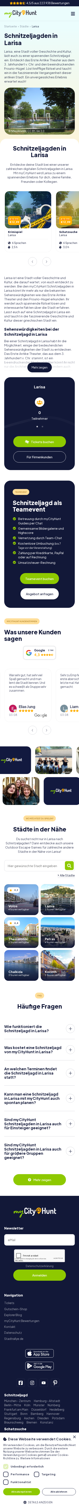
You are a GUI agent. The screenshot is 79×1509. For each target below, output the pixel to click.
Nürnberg (54, 1405)
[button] (39, 1502)
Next (46, 261)
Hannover (53, 1413)
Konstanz (46, 1422)
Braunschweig (13, 1422)
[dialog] (39, 1471)
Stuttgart (10, 1413)
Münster (38, 1405)
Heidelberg (57, 1409)
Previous (32, 261)
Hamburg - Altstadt (47, 1401)
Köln (27, 1405)
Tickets (9, 1303)
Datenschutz (13, 1332)
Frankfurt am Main (16, 1409)
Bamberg (37, 1413)
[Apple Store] (39, 1353)
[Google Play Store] (39, 1366)
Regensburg (12, 1418)
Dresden (43, 1418)
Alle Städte (67, 875)
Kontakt (9, 1327)
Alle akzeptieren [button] (21, 1491)
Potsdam (58, 1418)
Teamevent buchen (39, 579)
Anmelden (39, 1275)
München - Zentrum (17, 1401)
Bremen (32, 1422)
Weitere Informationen (35, 1458)
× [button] (74, 1437)
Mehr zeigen (40, 367)
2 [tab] (42, 426)
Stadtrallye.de (13, 1339)
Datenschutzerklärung (40, 1266)
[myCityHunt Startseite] (24, 13)
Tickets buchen (42, 442)
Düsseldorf (38, 1409)
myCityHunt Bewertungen (21, 1321)
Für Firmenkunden (39, 457)
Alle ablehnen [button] (59, 1491)
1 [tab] (37, 426)
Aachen (29, 1418)
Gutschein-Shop (15, 1309)
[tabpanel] (39, 408)
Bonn (24, 1413)
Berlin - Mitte (12, 1405)
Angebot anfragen (39, 594)
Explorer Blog (13, 1315)
